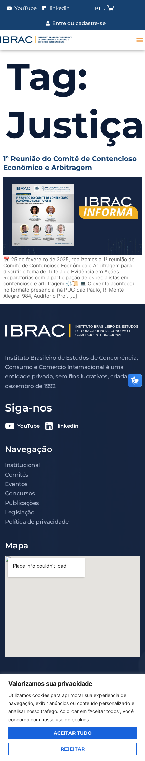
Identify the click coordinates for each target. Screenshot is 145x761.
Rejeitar (73, 749)
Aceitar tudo (73, 733)
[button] (139, 39)
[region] (72, 717)
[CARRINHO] (110, 8)
